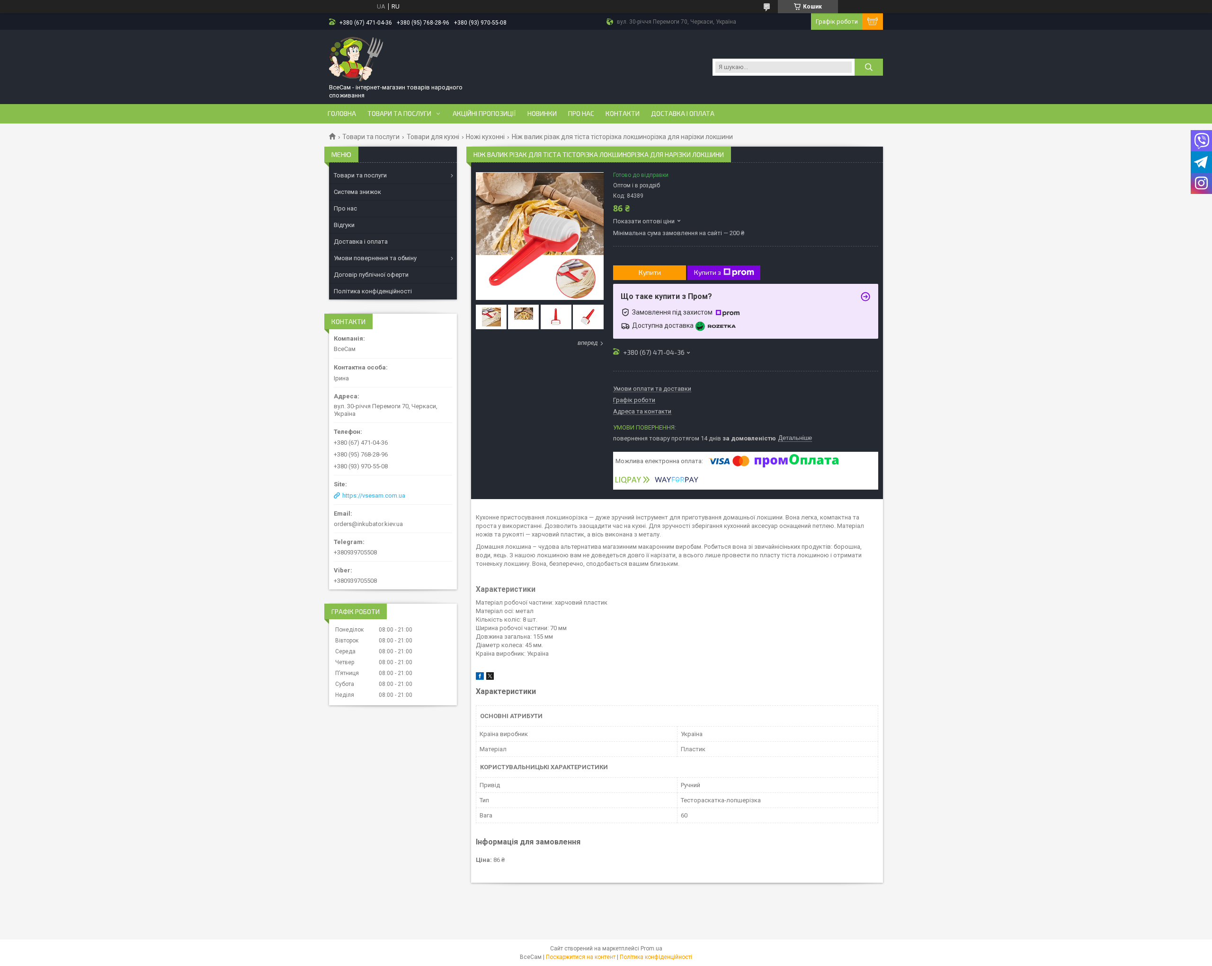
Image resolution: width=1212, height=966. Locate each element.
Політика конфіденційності (373, 291)
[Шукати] (869, 67)
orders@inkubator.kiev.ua (368, 523)
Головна (342, 113)
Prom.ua (651, 948)
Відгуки (344, 224)
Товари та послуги (399, 113)
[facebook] (480, 677)
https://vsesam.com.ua (373, 495)
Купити (650, 272)
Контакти (623, 113)
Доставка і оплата (682, 113)
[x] (490, 677)
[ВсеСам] (356, 58)
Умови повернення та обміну (375, 258)
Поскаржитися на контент (580, 957)
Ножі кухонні (485, 137)
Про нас (581, 113)
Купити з (707, 272)
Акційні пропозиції (484, 113)
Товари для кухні (433, 137)
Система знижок (357, 191)
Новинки (542, 113)
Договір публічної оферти (371, 274)
